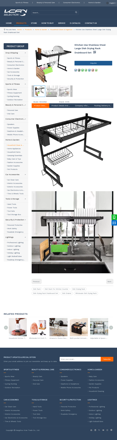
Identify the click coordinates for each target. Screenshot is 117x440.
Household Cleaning (96, 391)
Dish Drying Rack (78, 289)
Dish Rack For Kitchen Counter (56, 289)
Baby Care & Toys (14, 159)
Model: (36, 102)
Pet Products (12, 169)
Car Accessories (13, 72)
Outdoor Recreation (15, 100)
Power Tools (12, 208)
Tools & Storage (13, 75)
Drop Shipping (11, 53)
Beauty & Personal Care (46, 2)
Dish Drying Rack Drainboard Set (45, 293)
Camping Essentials (14, 155)
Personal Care (12, 110)
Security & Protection (15, 79)
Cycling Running (13, 96)
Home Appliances (14, 148)
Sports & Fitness (22, 2)
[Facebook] (91, 430)
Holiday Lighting (13, 253)
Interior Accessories (14, 183)
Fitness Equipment (14, 93)
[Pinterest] (111, 430)
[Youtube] (103, 430)
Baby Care (93, 376)
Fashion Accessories (15, 162)
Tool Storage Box (14, 214)
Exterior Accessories (15, 187)
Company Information (82, 106)
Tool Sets (11, 211)
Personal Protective (14, 225)
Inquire (93, 63)
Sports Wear (12, 89)
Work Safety (12, 228)
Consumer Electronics (71, 2)
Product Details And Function (61, 106)
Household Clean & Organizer (17, 145)
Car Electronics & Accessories (17, 190)
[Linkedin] (95, 430)
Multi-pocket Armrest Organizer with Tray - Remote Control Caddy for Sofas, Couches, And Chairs (79, 338)
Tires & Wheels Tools (15, 194)
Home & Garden (94, 2)
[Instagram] (107, 430)
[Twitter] (99, 430)
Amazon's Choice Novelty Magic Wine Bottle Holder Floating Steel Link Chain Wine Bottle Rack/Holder (58, 338)
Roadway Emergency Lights (17, 260)
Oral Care (10, 114)
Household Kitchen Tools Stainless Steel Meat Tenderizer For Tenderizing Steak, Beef (18, 338)
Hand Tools (11, 204)
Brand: (61, 102)
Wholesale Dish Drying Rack (86, 293)
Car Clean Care (13, 180)
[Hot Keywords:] (76, 13)
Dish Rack (37, 289)
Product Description (40, 106)
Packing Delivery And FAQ (102, 106)
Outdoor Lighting (13, 246)
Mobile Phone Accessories (17, 134)
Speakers (10, 124)
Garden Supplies (13, 166)
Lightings (9, 237)
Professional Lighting (15, 242)
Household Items (13, 152)
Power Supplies (13, 128)
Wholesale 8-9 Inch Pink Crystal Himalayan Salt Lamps (38, 338)
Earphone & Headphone (16, 131)
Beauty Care (37, 376)
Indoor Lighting (13, 249)
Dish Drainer (66, 293)
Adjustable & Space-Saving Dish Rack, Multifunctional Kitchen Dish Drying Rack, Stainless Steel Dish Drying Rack (99, 338)
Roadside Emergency (15, 232)
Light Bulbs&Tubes (14, 256)
